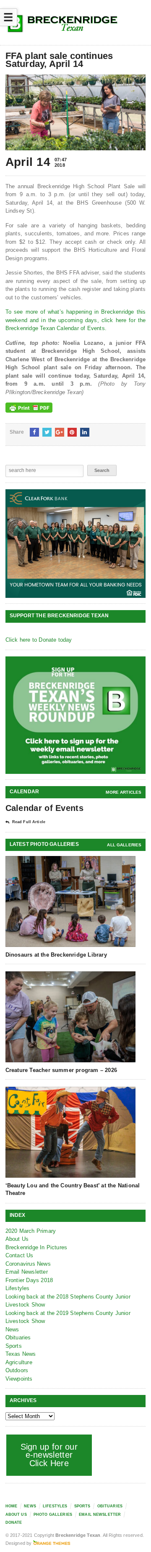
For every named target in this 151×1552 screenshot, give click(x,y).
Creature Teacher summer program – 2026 (61, 1070)
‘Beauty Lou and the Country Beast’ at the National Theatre (72, 1189)
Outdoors (17, 1370)
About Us (17, 1239)
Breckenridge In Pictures (36, 1247)
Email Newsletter (26, 1272)
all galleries (124, 845)
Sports (13, 1346)
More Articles (123, 792)
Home (11, 1506)
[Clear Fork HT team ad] (75, 543)
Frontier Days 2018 (29, 1280)
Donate (13, 1522)
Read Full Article (28, 822)
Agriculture (18, 1362)
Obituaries (18, 1337)
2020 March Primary (30, 1231)
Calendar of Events (44, 808)
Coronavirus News (28, 1264)
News (12, 1329)
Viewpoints (19, 1379)
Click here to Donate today (38, 640)
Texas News (20, 1354)
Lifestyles (17, 1288)
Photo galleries (53, 1514)
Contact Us (19, 1255)
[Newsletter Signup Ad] (75, 715)
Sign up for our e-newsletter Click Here (49, 1455)
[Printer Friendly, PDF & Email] (28, 408)
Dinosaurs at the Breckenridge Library (56, 955)
